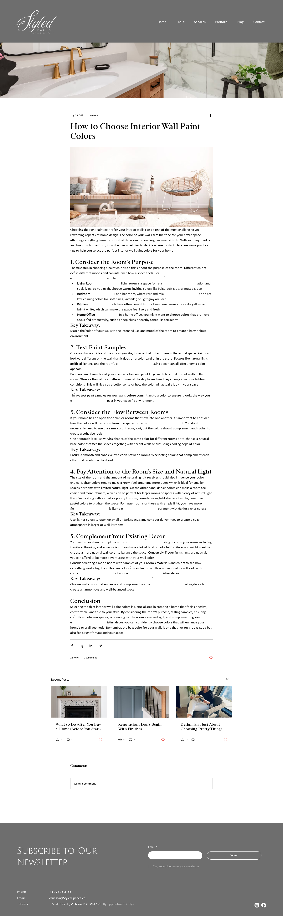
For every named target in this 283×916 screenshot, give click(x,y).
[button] (221, 22)
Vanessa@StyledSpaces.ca (67, 898)
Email (152, 847)
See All (228, 679)
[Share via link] (100, 646)
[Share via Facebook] (72, 646)
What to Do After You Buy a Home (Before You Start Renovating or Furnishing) (79, 726)
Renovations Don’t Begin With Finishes (140, 726)
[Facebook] (263, 905)
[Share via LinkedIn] (91, 646)
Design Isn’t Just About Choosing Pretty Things (201, 726)
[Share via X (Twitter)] (81, 646)
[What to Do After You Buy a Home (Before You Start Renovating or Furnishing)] (79, 702)
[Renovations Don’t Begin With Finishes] (142, 702)
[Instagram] (257, 905)
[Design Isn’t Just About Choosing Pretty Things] (204, 702)
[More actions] (210, 115)
